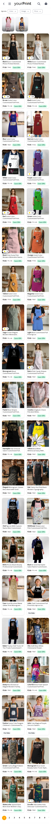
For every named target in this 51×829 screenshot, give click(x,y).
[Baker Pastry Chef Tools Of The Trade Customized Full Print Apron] (13, 631)
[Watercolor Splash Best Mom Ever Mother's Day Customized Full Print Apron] (13, 789)
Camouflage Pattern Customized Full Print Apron (13, 767)
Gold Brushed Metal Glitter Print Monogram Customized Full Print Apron (12, 604)
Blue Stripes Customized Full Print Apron (11, 411)
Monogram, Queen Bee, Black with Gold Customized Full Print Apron (13, 488)
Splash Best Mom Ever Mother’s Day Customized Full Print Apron (12, 805)
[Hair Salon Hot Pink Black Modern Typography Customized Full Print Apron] (38, 472)
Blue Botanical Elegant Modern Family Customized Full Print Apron (11, 686)
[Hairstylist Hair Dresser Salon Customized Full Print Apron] (13, 433)
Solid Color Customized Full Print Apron (11, 101)
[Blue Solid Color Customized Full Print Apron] (13, 124)
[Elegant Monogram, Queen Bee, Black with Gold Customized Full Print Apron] (13, 472)
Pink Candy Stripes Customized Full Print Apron (36, 372)
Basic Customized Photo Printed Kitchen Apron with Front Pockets (12, 63)
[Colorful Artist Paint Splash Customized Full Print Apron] (38, 669)
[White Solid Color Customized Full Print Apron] (13, 163)
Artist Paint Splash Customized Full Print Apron (37, 686)
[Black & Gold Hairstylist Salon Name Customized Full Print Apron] (38, 550)
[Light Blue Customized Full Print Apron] (38, 317)
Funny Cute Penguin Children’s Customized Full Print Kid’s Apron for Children (13, 724)
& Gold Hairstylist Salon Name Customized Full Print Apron (37, 566)
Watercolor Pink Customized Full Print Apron (37, 527)
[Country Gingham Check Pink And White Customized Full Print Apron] (38, 395)
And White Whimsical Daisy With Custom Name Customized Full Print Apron (37, 450)
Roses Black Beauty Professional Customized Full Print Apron (12, 566)
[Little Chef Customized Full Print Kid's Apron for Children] (38, 588)
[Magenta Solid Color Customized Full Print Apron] (38, 279)
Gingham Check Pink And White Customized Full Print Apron (36, 411)
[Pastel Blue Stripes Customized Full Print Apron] (13, 395)
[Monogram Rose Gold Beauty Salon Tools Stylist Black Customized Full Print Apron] (38, 751)
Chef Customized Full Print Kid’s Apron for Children (37, 604)
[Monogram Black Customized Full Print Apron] (13, 356)
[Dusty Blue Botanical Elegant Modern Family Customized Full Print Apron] (13, 669)
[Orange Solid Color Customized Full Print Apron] (38, 240)
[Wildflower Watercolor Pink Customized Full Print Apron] (38, 511)
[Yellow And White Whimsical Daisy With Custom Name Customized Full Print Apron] (38, 433)
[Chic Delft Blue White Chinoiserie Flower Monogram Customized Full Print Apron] (38, 631)
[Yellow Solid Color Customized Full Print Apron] (13, 279)
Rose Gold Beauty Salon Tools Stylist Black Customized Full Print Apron (37, 767)
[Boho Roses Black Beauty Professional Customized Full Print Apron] (13, 550)
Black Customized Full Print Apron (11, 372)
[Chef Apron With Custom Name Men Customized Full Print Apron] (13, 511)
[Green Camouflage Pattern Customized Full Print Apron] (13, 751)
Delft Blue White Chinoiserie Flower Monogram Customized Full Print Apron (36, 647)
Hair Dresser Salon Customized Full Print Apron (11, 450)
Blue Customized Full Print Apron (37, 333)
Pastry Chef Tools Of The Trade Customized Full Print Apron (13, 647)
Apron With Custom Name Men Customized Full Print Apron (12, 527)
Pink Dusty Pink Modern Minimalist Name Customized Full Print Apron (12, 256)
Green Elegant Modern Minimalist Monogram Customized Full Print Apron (12, 333)
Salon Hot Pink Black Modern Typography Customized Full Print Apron (37, 488)
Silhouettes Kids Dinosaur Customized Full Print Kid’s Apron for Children (37, 805)
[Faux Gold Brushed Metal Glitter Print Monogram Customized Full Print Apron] (13, 588)
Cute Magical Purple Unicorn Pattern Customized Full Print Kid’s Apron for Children (37, 724)
